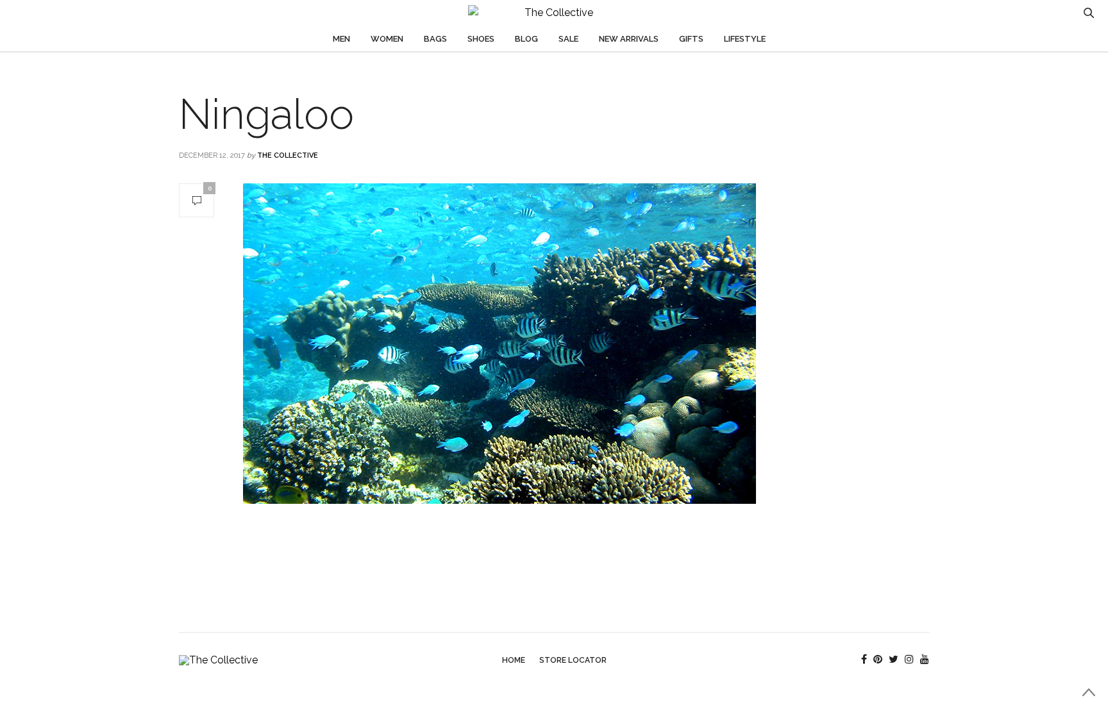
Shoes (480, 39)
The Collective (287, 155)
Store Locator (573, 660)
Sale (568, 39)
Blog (526, 39)
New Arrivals (629, 39)
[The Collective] (553, 13)
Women (387, 39)
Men (341, 39)
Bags (435, 39)
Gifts (691, 39)
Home (513, 660)
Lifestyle (745, 39)
